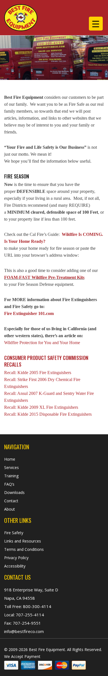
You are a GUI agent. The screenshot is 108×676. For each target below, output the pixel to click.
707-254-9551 (26, 623)
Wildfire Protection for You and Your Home (42, 342)
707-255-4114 (29, 614)
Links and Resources (22, 541)
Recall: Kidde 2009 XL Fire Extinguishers (41, 407)
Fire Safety (13, 532)
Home (9, 459)
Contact (11, 500)
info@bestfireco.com (24, 631)
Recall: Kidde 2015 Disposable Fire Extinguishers (48, 414)
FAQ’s (9, 484)
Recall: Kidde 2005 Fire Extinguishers (37, 372)
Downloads (14, 492)
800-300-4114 (36, 606)
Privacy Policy (16, 557)
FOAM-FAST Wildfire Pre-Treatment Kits (44, 277)
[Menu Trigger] (96, 24)
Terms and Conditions (24, 549)
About (9, 509)
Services (11, 467)
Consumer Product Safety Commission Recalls (46, 361)
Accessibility (14, 566)
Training (11, 475)
